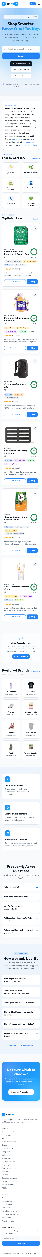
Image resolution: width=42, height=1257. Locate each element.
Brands (4, 1145)
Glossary (5, 1181)
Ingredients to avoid (9, 1211)
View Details (15, 282)
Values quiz (6, 1175)
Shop (33, 4)
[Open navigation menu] (39, 4)
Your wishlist (6, 1171)
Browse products (8, 1132)
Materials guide (7, 1208)
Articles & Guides (8, 1185)
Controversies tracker (10, 1214)
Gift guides (6, 1152)
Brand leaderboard (9, 1142)
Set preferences (22, 656)
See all (35, 219)
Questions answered (9, 1178)
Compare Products (19, 1092)
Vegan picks (6, 1158)
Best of (4, 1138)
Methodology (7, 1201)
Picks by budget (8, 1148)
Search (21, 56)
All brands (34, 672)
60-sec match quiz (21, 76)
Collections (6, 1155)
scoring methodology (28, 145)
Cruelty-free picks (8, 1162)
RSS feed (5, 1188)
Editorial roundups (9, 1168)
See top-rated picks (21, 70)
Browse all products (19, 64)
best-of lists (17, 139)
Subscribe (21, 1243)
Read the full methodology (19, 1045)
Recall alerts (6, 1218)
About (4, 1198)
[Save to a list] (35, 228)
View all (35, 158)
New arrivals (6, 1135)
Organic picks (7, 1165)
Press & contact (8, 1221)
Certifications (7, 1204)
